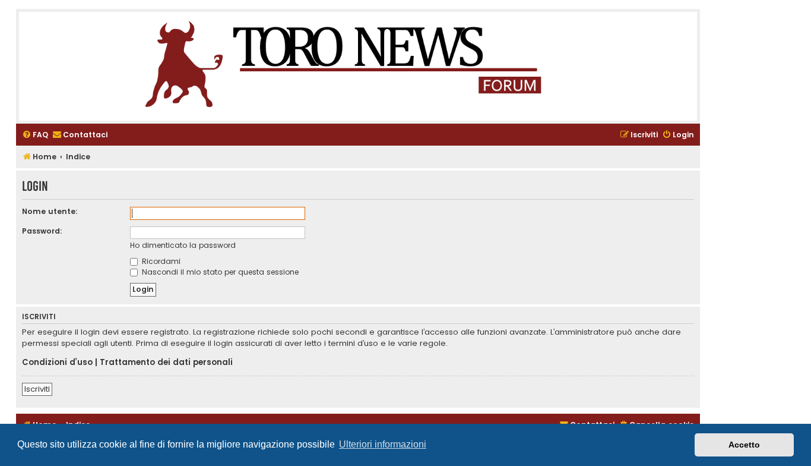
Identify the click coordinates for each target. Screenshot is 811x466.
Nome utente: (50, 211)
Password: (42, 231)
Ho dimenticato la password (183, 245)
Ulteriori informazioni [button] (382, 444)
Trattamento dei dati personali (166, 362)
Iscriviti (37, 389)
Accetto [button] (744, 444)
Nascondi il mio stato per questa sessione (219, 272)
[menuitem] (35, 135)
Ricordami (160, 261)
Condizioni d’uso (57, 362)
